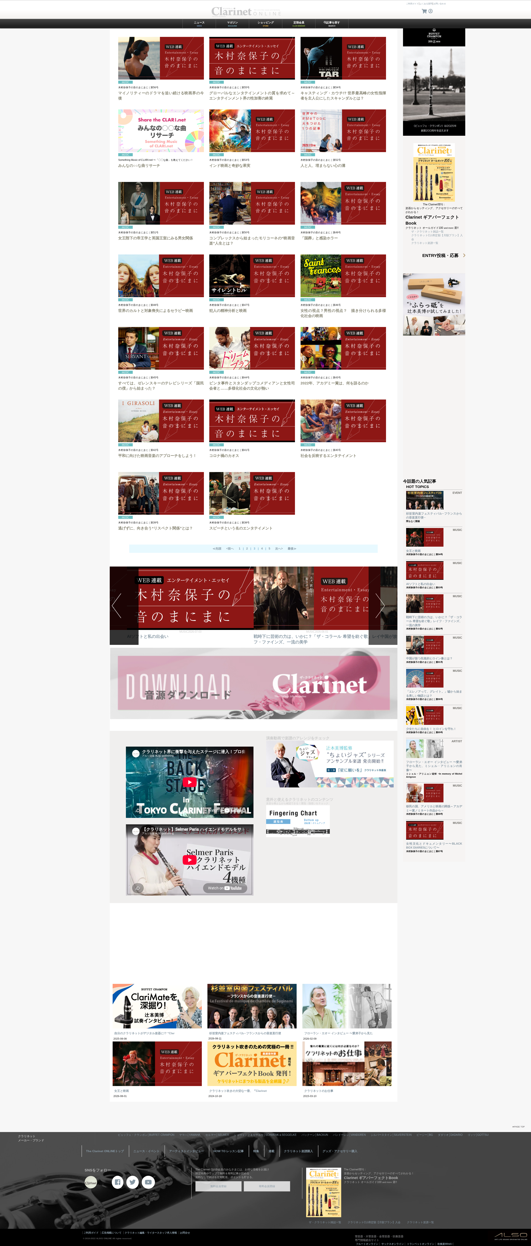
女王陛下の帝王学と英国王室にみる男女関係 (155, 238)
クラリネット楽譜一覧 (424, 243)
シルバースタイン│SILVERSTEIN (391, 1134)
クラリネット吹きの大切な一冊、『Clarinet (238, 1090)
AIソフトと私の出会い (420, 584)
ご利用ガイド (412, 3)
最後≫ (292, 548)
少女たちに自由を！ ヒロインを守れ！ (431, 728)
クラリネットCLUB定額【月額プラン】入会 (374, 1222)
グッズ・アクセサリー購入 (340, 1151)
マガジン (232, 24)
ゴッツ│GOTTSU (478, 1134)
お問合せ (185, 1232)
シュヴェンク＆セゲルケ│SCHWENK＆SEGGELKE (265, 1134)
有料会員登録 (267, 1186)
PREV (124, 606)
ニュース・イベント (146, 1151)
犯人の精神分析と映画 (228, 311)
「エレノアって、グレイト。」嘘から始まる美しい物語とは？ (312, 636)
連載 (271, 1151)
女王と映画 (121, 1090)
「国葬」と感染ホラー (319, 238)
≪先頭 (217, 548)
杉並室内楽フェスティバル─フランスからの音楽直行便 (245, 1033)
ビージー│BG (425, 1134)
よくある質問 (426, 3)
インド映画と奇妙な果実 (229, 165)
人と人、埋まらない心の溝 (323, 165)
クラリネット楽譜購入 (298, 1151)
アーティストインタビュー (186, 1151)
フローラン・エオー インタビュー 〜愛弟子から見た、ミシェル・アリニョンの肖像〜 (434, 766)
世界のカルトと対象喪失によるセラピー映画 (155, 311)
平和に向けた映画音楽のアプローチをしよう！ (157, 456)
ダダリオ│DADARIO (450, 1134)
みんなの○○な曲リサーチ (139, 165)
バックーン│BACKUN (315, 1134)
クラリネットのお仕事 (318, 1090)
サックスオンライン (392, 1243)
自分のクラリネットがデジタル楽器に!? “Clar (144, 1033)
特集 (256, 1151)
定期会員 (298, 24)
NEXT (383, 606)
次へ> (279, 548)
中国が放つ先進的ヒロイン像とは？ (160, 636)
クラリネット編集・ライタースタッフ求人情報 (151, 1232)
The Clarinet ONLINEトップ (105, 1151)
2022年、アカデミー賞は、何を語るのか (335, 383)
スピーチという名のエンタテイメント (241, 528)
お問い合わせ (440, 3)
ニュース (199, 24)
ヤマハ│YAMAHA (189, 1134)
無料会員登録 (218, 1186)
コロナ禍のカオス (224, 456)
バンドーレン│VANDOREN (349, 1134)
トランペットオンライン (420, 1243)
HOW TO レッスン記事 (228, 1151)
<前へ (230, 548)
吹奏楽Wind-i (444, 1243)
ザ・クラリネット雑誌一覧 (427, 231)
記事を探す (333, 24)
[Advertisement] (253, 946)
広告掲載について (112, 1232)
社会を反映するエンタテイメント (329, 456)
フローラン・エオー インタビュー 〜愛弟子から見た (338, 1033)
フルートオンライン (367, 1243)
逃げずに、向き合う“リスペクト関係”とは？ (155, 528)
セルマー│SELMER (217, 1134)
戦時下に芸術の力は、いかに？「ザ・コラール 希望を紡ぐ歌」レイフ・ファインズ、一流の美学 (434, 621)
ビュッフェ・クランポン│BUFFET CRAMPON (146, 1134)
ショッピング (266, 24)
